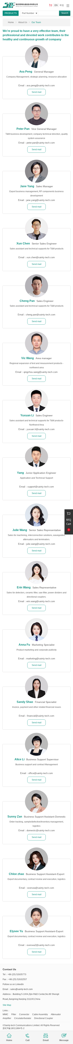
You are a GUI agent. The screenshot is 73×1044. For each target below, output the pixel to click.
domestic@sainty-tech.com (41, 830)
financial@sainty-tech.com (40, 715)
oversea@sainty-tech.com (40, 888)
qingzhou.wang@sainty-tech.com (41, 372)
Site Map (7, 1005)
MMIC (5, 1014)
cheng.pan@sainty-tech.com (40, 314)
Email (46, 1040)
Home (9, 1040)
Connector (24, 1014)
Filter (13, 1014)
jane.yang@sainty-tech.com (40, 200)
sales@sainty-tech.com (21, 989)
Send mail (36, 92)
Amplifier (7, 1018)
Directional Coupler (43, 1018)
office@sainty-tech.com (40, 773)
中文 (62, 5)
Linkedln (19, 984)
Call (27, 1040)
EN (56, 5)
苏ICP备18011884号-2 (13, 1028)
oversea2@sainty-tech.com (41, 945)
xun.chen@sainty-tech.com (41, 257)
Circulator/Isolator (22, 1018)
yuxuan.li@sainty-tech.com (41, 429)
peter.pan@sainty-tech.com (41, 142)
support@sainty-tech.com (40, 486)
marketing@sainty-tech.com (40, 658)
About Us (22, 22)
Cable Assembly (40, 1014)
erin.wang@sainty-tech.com (40, 601)
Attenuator (56, 1014)
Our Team (36, 22)
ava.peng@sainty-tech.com (41, 85)
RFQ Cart (51, 5)
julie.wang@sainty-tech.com (40, 544)
